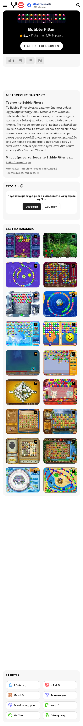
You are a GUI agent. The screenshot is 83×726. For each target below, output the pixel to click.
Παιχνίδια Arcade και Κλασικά (38, 168)
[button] (18, 162)
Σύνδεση (51, 206)
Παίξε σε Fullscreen (41, 46)
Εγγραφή (32, 206)
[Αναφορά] (30, 60)
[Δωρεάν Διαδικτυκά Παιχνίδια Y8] (17, 5)
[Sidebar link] (5, 5)
